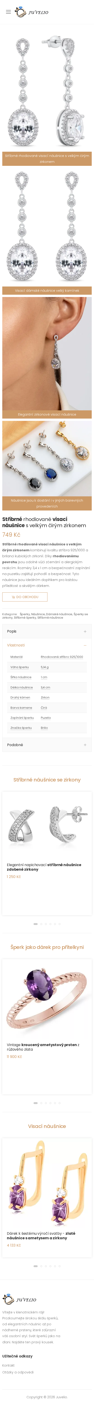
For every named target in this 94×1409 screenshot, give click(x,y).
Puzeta (46, 718)
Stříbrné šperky (25, 617)
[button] (35, 924)
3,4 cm (45, 687)
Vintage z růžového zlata (43, 1047)
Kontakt (8, 1365)
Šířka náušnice (20, 677)
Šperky (25, 614)
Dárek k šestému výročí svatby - (41, 1236)
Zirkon (45, 697)
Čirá (44, 708)
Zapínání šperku (22, 718)
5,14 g (45, 667)
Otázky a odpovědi (18, 1372)
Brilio (44, 728)
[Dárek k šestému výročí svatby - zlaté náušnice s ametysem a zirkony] (47, 1183)
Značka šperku (21, 728)
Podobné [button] (15, 744)
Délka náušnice (21, 687)
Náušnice (38, 614)
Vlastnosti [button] (15, 645)
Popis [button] (11, 631)
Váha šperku (19, 667)
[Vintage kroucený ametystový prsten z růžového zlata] (47, 999)
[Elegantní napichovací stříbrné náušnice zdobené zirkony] (47, 825)
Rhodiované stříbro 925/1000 (62, 657)
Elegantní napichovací (44, 867)
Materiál (16, 657)
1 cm (44, 677)
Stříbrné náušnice (50, 617)
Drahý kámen (20, 697)
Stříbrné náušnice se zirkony (47, 779)
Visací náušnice (47, 1126)
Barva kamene (21, 708)
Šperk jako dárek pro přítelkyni (47, 947)
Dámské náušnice (59, 614)
